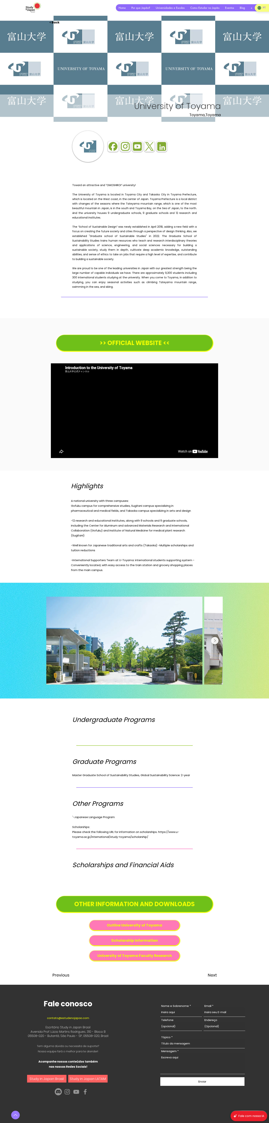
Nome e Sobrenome (175, 1006)
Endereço (210, 1020)
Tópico (166, 1037)
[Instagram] (67, 1091)
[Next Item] (214, 640)
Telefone (167, 1020)
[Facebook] (85, 1091)
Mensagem (169, 1051)
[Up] (15, 1115)
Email (207, 1006)
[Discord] (58, 1091)
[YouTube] (76, 1091)
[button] (61, 22)
